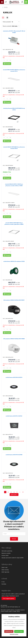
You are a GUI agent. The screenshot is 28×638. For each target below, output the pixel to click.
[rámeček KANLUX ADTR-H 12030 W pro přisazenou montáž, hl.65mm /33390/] (14, 193)
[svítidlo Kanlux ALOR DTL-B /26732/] (14, 425)
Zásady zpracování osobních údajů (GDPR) (12, 557)
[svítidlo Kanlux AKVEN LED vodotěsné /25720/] (14, 271)
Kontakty (4, 584)
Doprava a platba (6, 553)
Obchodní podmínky (7, 551)
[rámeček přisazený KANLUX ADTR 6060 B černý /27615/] (14, 118)
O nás (3, 581)
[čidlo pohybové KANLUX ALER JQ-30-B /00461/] (14, 309)
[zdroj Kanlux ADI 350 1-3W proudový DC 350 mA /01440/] (14, 40)
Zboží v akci (5, 567)
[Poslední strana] (23, 492)
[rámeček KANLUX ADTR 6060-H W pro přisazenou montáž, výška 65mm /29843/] (14, 232)
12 (12, 22)
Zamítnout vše (8, 631)
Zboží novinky (5, 569)
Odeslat (14, 539)
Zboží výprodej (5, 572)
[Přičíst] (10, 60)
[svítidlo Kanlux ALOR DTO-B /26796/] (14, 464)
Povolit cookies (19, 631)
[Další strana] (20, 492)
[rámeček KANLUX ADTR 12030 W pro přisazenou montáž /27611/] (14, 79)
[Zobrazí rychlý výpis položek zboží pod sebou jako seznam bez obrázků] (7, 17)
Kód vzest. (15, 26)
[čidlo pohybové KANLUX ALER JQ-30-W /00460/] (14, 348)
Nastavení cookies (14, 634)
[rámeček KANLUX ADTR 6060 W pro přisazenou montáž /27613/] (14, 156)
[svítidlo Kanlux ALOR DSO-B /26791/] (14, 387)
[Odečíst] (4, 60)
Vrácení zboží (5, 555)
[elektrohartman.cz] (14, 2)
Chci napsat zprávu (8, 598)
